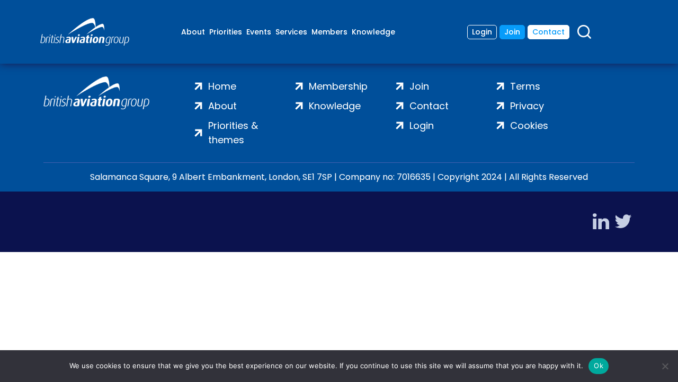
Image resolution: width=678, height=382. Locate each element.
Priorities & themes (233, 132)
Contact (548, 32)
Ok (598, 365)
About (193, 32)
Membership (338, 86)
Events (258, 32)
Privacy (527, 105)
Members (329, 32)
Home (222, 86)
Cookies (529, 125)
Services (291, 32)
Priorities (225, 32)
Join (512, 32)
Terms (525, 86)
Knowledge (373, 32)
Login (482, 32)
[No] (664, 366)
